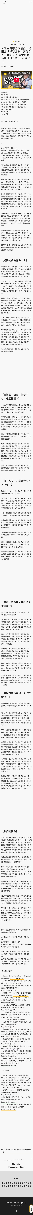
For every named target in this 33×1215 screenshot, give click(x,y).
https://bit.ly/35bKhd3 (8, 1056)
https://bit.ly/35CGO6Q (8, 1102)
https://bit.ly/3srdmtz (8, 1044)
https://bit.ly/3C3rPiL (13, 1036)
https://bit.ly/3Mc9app (23, 1078)
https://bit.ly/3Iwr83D (8, 1109)
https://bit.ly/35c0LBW (8, 1010)
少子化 (12, 66)
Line (22, 1167)
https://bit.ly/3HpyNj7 (13, 1049)
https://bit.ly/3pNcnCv (14, 1087)
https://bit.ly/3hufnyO (8, 1002)
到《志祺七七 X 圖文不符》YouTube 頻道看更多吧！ (16, 1151)
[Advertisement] (16, 21)
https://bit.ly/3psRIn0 (11, 1017)
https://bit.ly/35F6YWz (13, 983)
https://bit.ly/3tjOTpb (25, 1032)
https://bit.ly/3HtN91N (8, 990)
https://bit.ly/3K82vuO (8, 1066)
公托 (4, 66)
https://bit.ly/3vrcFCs (17, 978)
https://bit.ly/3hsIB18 (8, 1027)
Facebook (13, 1167)
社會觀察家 (20, 44)
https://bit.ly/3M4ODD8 (9, 1095)
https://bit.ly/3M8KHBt (20, 995)
